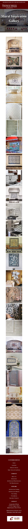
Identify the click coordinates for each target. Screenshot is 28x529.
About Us (14, 476)
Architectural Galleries (14, 491)
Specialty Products (14, 498)
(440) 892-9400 (22, 2)
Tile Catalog (14, 493)
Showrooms (14, 478)
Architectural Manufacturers (14, 481)
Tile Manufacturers (14, 483)
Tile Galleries (14, 496)
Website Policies (14, 467)
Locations (14, 465)
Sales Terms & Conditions (14, 470)
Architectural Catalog (14, 489)
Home (14, 463)
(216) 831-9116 (11, 2)
